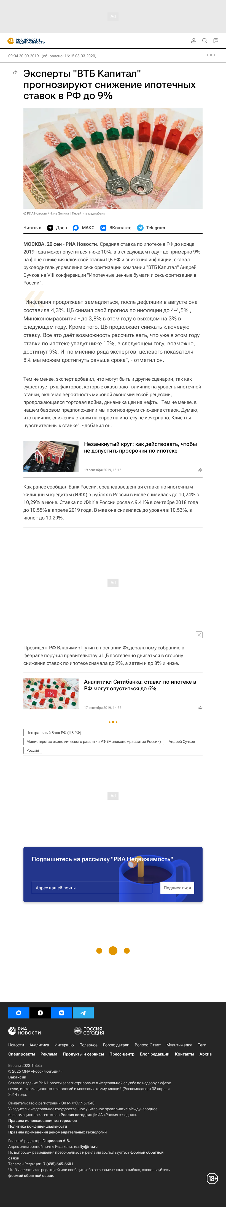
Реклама (49, 1054)
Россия (32, 750)
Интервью (64, 1045)
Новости (16, 1045)
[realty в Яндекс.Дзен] (40, 1012)
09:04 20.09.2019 (23, 56)
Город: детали (116, 1045)
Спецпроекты (21, 1054)
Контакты (184, 1054)
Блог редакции (155, 1054)
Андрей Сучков (182, 741)
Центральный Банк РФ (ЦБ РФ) (53, 732)
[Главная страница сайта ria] (9, 41)
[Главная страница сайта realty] (36, 41)
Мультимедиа (179, 1045)
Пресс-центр (121, 1054)
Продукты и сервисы (83, 1054)
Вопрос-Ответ (148, 1045)
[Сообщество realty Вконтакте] (61, 1012)
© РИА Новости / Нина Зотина (46, 213)
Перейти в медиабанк (88, 213)
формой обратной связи (30, 1175)
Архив (206, 1054)
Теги (202, 1045)
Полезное (88, 1045)
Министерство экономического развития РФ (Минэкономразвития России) (93, 741)
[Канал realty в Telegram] (83, 1012)
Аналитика (39, 1045)
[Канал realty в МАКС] (18, 1012)
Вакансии (17, 1077)
